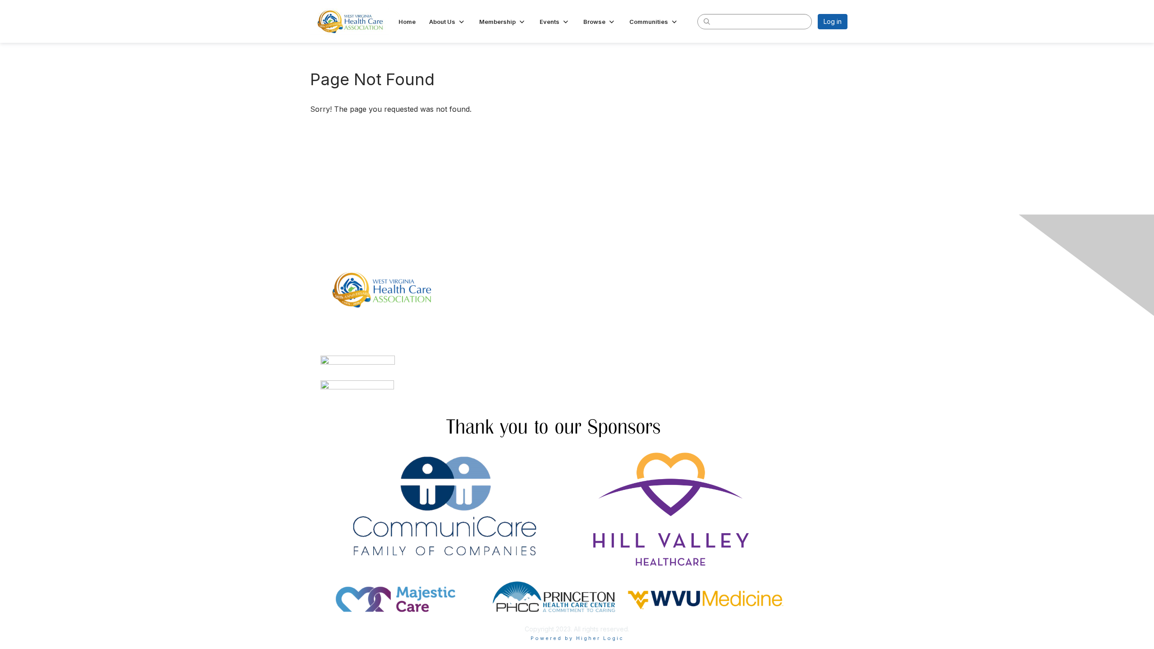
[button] (447, 21)
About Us (724, 262)
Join (587, 262)
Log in (833, 21)
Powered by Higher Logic (577, 638)
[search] (706, 21)
